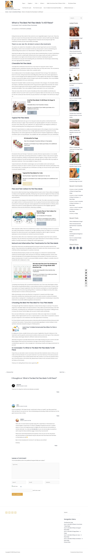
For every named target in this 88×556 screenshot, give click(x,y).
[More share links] (86, 285)
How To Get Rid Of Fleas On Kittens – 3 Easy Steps (76, 197)
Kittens (42, 3)
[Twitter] (9, 512)
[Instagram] (12, 512)
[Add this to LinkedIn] (86, 275)
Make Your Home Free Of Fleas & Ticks (56, 3)
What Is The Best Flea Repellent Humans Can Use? (75, 132)
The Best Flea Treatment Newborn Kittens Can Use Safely (76, 115)
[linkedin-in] (78, 248)
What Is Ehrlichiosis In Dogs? (76, 38)
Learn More (32, 112)
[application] (25, 3)
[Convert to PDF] (86, 280)
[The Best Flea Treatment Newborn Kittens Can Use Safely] (74, 107)
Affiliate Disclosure (68, 7)
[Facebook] (6, 512)
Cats (36, 3)
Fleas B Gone (9, 8)
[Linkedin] (15, 512)
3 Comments (15, 25)
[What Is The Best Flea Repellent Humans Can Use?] (74, 124)
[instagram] (71, 248)
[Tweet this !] (86, 273)
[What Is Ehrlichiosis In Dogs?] (74, 31)
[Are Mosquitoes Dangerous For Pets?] (74, 77)
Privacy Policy (67, 542)
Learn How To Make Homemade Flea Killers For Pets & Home (40, 328)
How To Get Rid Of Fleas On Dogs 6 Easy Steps (76, 191)
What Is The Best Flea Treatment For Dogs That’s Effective (76, 149)
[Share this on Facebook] (86, 270)
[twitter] (74, 248)
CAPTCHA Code (36, 490)
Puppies (30, 3)
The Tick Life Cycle (37, 7)
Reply (58, 392)
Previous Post (9, 372)
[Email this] (86, 278)
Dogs (23, 3)
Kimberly (29, 28)
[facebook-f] (81, 248)
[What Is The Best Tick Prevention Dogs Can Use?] (74, 173)
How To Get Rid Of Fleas (25, 25)
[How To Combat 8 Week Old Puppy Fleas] (74, 92)
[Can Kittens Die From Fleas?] (74, 62)
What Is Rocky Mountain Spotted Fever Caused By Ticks (76, 53)
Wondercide (34, 429)
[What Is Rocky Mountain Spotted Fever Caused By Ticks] (74, 45)
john (17, 405)
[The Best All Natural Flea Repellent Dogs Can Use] (74, 158)
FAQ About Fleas (72, 3)
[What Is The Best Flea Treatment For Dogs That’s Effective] (74, 141)
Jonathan (18, 384)
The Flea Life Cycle (26, 7)
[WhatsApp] (86, 283)
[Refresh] (21, 486)
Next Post (63, 372)
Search (65, 512)
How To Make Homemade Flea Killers (52, 7)
